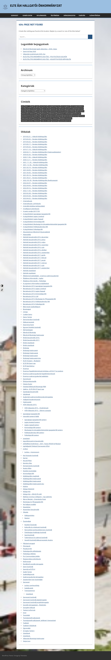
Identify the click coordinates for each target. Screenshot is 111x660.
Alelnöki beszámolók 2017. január (34, 260)
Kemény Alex (27, 463)
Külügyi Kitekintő (28, 489)
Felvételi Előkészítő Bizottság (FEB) (34, 387)
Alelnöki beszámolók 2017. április (34, 255)
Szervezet (14, 15)
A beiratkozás (27, 201)
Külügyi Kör (27, 492)
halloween (39, 111)
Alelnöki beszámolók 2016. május (34, 242)
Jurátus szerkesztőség (31, 585)
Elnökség (26, 348)
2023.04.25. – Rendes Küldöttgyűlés (35, 198)
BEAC (22, 106)
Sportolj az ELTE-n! (29, 569)
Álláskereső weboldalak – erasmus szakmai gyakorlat (41, 276)
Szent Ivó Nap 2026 (29, 51)
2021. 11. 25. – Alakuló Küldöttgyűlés (35, 162)
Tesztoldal (26, 615)
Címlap (25, 312)
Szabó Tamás (27, 572)
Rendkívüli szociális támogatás (33, 564)
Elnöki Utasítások (28, 343)
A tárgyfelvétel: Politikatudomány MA (35, 227)
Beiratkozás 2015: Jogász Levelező (34, 289)
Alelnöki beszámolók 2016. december (35, 237)
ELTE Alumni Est (65, 106)
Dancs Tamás (27, 317)
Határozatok (27, 402)
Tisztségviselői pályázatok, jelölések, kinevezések (39, 620)
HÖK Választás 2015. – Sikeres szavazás (37, 410)
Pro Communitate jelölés (31, 556)
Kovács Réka (27, 468)
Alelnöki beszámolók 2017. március (35, 263)
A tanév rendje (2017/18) (31, 211)
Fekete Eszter (27, 384)
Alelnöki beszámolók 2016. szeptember (36, 253)
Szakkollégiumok (28, 574)
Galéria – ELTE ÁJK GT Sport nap (33, 389)
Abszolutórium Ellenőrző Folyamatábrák (36, 232)
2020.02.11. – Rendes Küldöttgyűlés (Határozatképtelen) (42, 152)
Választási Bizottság (65, 121)
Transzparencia (29, 591)
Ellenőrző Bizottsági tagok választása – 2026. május (40, 49)
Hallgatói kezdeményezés (31, 399)
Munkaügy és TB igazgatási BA (33, 502)
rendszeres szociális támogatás (30, 121)
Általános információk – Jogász (33, 278)
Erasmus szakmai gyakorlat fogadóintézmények (39, 374)
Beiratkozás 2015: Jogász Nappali (34, 291)
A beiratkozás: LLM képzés (32, 204)
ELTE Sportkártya (28, 366)
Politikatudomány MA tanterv (34, 433)
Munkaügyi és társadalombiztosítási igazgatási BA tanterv (43, 430)
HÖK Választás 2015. (30, 405)
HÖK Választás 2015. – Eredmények (36, 408)
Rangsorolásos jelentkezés (32, 559)
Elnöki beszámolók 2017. (31, 340)
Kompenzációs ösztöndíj (31, 466)
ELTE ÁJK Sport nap (29, 363)
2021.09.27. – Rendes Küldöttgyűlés (35, 178)
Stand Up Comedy (46, 121)
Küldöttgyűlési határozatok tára (33, 484)
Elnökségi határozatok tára (32, 358)
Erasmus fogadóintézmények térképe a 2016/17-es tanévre (43, 371)
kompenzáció (52, 113)
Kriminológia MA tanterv (32, 427)
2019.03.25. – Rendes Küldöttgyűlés (35, 139)
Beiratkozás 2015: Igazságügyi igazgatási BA (37, 286)
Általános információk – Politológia (34, 281)
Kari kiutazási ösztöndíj (30, 455)
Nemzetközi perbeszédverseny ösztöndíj (38, 530)
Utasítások (29, 594)
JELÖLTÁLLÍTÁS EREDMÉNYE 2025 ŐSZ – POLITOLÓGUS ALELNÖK (45, 57)
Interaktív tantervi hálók (31, 416)
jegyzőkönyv (71, 111)
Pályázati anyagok (29, 543)
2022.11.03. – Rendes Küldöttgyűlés (35, 191)
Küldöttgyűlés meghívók (31, 476)
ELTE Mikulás (24, 109)
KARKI (38, 113)
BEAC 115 (27, 106)
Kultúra (25, 486)
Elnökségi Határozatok (30, 353)
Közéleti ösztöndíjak (29, 471)
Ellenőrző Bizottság (54, 106)
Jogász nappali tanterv (31, 425)
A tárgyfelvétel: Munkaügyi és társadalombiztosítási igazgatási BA (45, 224)
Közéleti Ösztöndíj (30, 525)
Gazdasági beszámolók (30, 392)
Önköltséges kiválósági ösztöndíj (35, 532)
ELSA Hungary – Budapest (31, 361)
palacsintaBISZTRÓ (57, 116)
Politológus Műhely (29, 554)
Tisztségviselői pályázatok (31, 618)
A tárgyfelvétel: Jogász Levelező (33, 216)
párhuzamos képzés (26, 118)
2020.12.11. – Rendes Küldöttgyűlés (35, 160)
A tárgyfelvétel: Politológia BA (33, 229)
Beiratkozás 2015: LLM (30, 296)
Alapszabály (27, 235)
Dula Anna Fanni (28, 325)
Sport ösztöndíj (28, 567)
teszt (24, 613)
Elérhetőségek (95, 15)
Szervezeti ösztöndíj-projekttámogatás (36, 602)
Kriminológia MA (28, 473)
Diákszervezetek (69, 15)
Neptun (37, 116)
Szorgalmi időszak (29, 608)
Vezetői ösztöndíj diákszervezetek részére (38, 540)
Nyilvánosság (41, 15)
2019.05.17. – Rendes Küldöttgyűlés (35, 144)
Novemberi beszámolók (31, 510)
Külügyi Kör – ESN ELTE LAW (32, 494)
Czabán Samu (27, 314)
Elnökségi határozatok (30, 350)
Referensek (27, 562)
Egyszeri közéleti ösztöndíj (32, 327)
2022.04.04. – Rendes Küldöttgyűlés (35, 185)
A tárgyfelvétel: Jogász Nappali (33, 219)
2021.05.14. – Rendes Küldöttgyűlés (35, 175)
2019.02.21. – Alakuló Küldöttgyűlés (35, 137)
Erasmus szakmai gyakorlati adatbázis (35, 376)
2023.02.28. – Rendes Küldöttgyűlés (35, 193)
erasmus (53, 109)
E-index (37, 106)
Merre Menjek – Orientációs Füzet (34, 499)
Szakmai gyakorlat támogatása (33, 577)
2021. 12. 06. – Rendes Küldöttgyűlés (35, 165)
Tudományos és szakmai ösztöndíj (35, 538)
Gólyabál (24, 111)
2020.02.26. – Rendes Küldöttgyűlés (35, 155)
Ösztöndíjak (55, 15)
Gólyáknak (26, 394)
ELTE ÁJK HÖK (46, 109)
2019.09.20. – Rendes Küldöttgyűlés (35, 147)
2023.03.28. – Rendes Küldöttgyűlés (35, 196)
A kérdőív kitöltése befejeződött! (34, 206)
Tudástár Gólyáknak (29, 626)
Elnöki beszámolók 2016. (31, 338)
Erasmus (26, 369)
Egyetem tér (43, 106)
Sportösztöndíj (29, 535)
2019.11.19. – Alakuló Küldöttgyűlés (35, 149)
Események (27, 379)
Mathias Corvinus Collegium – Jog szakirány (37, 497)
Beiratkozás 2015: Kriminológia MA (34, 294)
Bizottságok (27, 309)
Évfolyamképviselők (29, 381)
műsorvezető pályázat (27, 116)
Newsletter (27, 507)
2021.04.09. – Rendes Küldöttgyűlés (35, 170)
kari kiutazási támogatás (28, 113)
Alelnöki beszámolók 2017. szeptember (36, 268)
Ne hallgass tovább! (29, 504)
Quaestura (37, 118)
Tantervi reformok (29, 610)
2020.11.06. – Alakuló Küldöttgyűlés (35, 157)
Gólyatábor (31, 111)
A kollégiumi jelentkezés (31, 209)
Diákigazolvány (29, 515)
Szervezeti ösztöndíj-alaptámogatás (35, 600)
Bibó (32, 106)
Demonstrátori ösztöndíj (31, 320)
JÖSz (83, 111)
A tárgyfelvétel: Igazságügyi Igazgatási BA (36, 214)
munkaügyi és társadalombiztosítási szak (69, 113)
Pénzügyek (26, 546)
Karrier (25, 458)
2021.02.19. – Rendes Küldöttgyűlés (35, 167)
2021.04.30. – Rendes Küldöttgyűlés (35, 173)
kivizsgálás (44, 113)
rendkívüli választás (66, 118)
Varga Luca (26, 641)
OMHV (48, 116)
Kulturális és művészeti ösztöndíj (35, 527)
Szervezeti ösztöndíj (29, 597)
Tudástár (82, 15)
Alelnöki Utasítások (29, 271)
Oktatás (25, 512)
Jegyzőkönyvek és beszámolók (33, 441)
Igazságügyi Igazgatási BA (31, 414)
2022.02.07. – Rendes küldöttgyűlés (35, 183)
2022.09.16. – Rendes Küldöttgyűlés (35, 188)
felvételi (62, 109)
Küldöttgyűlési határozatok (32, 479)
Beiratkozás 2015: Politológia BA (34, 304)
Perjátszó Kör (67, 116)
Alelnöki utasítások (29, 273)
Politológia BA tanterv (31, 435)
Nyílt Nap (43, 116)
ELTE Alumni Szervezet (77, 106)
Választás (55, 121)
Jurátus (78, 111)
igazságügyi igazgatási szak (59, 111)
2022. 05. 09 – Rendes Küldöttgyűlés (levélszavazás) (40, 180)
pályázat (81, 116)
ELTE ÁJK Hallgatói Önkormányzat (36, 5)
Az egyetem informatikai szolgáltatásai (36, 283)
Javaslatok (26, 438)
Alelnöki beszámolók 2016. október (35, 250)
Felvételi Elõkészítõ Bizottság (74, 109)
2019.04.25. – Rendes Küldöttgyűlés (35, 142)
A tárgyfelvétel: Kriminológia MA (33, 222)
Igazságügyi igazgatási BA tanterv (35, 420)
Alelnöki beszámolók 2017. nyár (33, 265)
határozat (46, 111)
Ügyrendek (26, 628)
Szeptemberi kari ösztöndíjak (32, 580)
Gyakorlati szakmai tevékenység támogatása (38, 397)
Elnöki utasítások (28, 345)
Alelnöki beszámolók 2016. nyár (33, 247)
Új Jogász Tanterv (28, 631)
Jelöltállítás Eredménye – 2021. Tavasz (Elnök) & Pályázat (42, 444)
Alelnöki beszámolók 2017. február (34, 258)
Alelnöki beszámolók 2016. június (34, 240)
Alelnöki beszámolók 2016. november (35, 245)
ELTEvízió (39, 109)
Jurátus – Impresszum (31, 452)
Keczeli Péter (27, 461)
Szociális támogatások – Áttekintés (34, 605)
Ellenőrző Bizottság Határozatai (33, 335)
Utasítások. (26, 636)
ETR (58, 109)
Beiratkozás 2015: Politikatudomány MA (36, 301)
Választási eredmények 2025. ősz (34, 54)
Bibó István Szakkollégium (31, 307)
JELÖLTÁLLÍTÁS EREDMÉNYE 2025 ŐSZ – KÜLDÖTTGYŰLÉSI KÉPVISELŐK (47, 59)
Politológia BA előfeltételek (32, 551)
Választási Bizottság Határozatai (33, 638)
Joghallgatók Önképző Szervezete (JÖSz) (36, 446)
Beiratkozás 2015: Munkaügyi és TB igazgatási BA (39, 299)
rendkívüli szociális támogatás (50, 118)
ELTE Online (33, 109)
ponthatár (75, 116)
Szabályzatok (27, 15)
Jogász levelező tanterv (32, 422)
